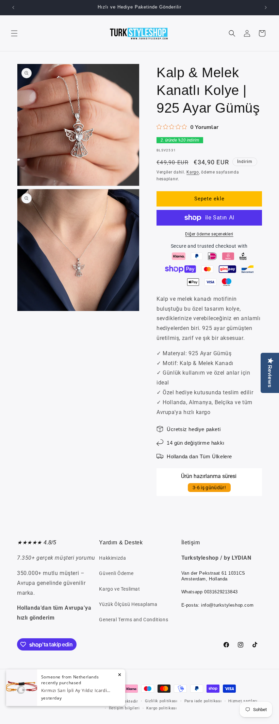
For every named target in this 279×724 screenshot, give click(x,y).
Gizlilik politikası (161, 701)
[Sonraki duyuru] (265, 7)
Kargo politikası (161, 708)
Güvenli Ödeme (116, 573)
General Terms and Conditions (133, 619)
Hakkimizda (112, 558)
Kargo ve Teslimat (119, 589)
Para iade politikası (203, 701)
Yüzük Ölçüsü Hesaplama (128, 604)
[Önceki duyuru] (13, 7)
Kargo (192, 172)
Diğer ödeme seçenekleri (209, 234)
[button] (14, 33)
